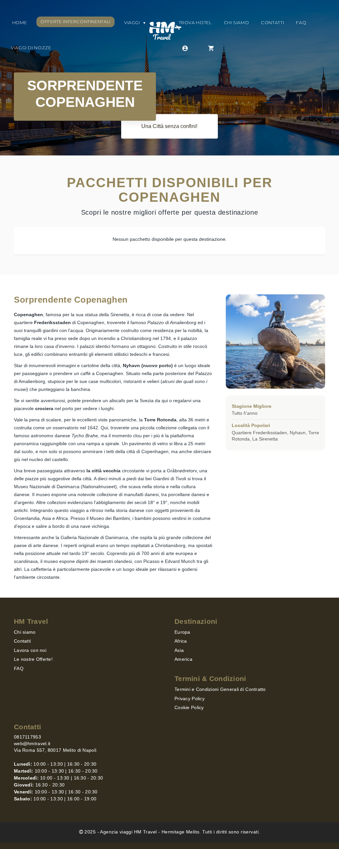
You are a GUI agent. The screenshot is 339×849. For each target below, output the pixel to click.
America (183, 659)
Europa (182, 632)
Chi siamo (236, 22)
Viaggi (135, 22)
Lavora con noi (30, 650)
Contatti (272, 22)
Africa (180, 641)
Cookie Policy (189, 707)
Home (19, 22)
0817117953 (27, 737)
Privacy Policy (189, 698)
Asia (179, 650)
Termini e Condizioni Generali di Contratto (220, 689)
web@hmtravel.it (32, 743)
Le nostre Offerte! (33, 659)
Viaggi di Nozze (31, 47)
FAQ (301, 22)
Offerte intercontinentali (75, 21)
